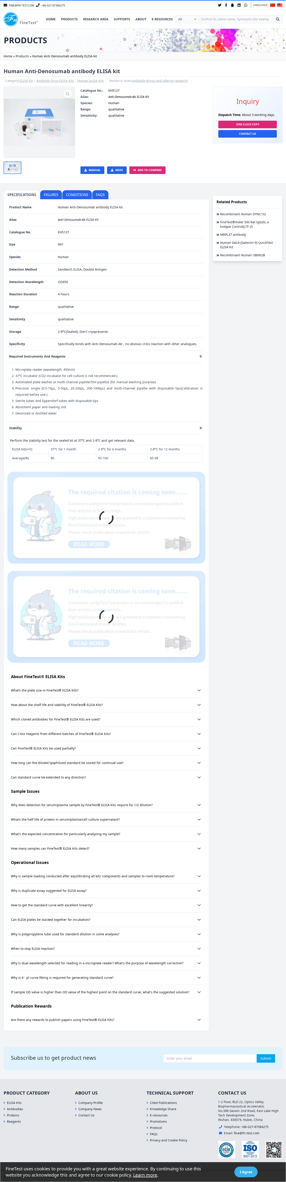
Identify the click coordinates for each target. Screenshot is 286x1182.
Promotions (158, 1121)
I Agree (246, 1172)
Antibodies (15, 1109)
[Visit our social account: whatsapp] (245, 5)
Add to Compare (150, 170)
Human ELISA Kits (90, 81)
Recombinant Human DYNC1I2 (243, 214)
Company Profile (90, 1103)
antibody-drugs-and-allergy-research (160, 81)
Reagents (14, 1121)
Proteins (13, 1115)
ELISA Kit (26, 81)
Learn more (145, 1175)
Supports (122, 19)
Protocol (156, 1128)
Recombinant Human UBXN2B (242, 255)
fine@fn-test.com (246, 1133)
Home (51, 19)
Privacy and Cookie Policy (168, 1140)
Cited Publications (163, 1103)
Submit (266, 1058)
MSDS (119, 170)
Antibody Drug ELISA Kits (55, 81)
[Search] (277, 19)
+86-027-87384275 (255, 1127)
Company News (90, 1109)
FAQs (154, 1134)
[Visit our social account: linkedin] (239, 5)
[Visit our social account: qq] (232, 5)
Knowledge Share (163, 1109)
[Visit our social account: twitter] (219, 5)
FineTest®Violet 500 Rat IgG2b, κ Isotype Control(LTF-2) (244, 224)
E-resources (162, 19)
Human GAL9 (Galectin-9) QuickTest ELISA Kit (246, 244)
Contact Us (247, 134)
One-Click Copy (247, 124)
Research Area (95, 19)
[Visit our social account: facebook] (226, 5)
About (140, 19)
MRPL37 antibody (233, 234)
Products (69, 19)
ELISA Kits (14, 1103)
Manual (95, 170)
